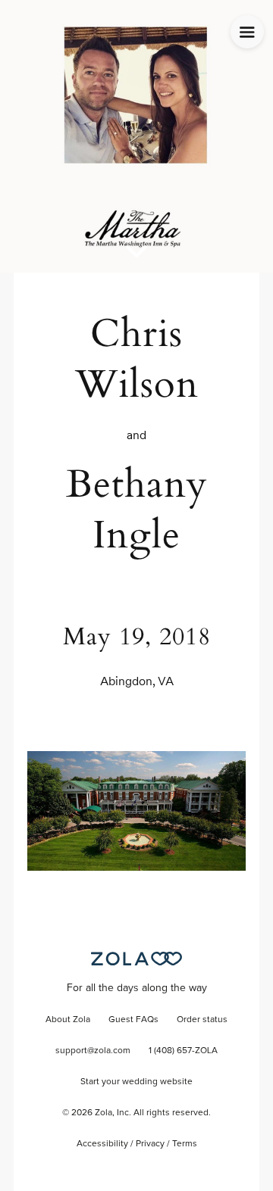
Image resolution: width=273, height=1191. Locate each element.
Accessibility (102, 1144)
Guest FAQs (133, 1019)
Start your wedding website (136, 1082)
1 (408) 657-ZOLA (183, 1050)
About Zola (68, 1019)
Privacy (150, 1144)
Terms (184, 1144)
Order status (202, 1019)
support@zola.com (92, 1050)
